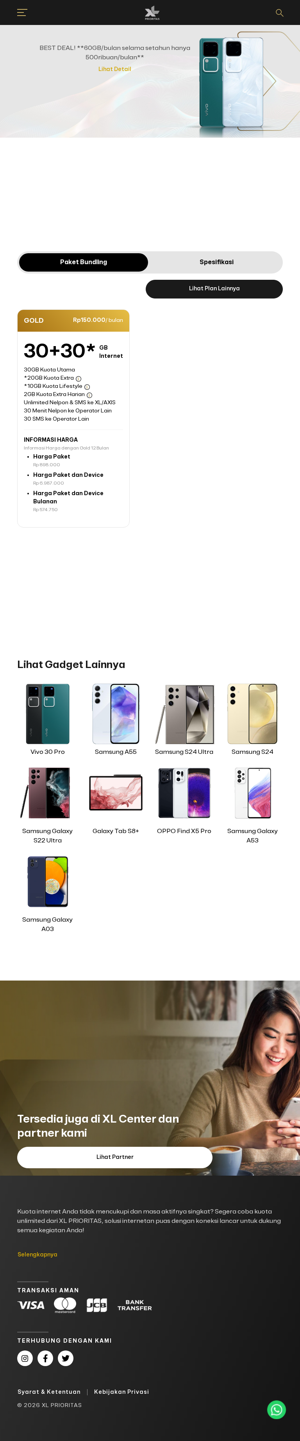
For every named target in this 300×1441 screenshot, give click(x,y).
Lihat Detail (114, 69)
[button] (17, 12)
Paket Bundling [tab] (83, 262)
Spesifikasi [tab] (217, 262)
